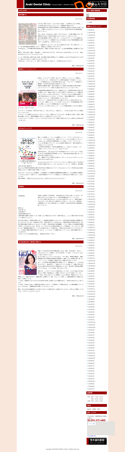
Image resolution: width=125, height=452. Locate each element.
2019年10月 (91, 114)
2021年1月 (91, 78)
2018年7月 (91, 153)
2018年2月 (91, 166)
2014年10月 (91, 266)
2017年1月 (91, 196)
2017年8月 (91, 178)
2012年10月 (91, 327)
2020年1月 (91, 107)
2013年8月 (91, 301)
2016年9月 (91, 207)
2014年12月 (91, 260)
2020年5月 (91, 96)
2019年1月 (91, 137)
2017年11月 (91, 173)
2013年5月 (91, 309)
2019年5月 (91, 127)
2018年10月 (91, 145)
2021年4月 (91, 71)
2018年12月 (91, 140)
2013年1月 (91, 319)
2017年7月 (91, 181)
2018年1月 (91, 168)
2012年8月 (91, 332)
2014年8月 (91, 271)
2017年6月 (91, 184)
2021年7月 (91, 63)
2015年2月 (91, 255)
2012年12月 (91, 322)
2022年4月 (91, 40)
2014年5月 (91, 278)
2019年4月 (91, 130)
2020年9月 (91, 89)
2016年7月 (91, 212)
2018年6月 (91, 155)
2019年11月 (91, 112)
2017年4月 (91, 189)
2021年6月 (91, 66)
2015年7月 (91, 243)
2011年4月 (91, 371)
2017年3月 (91, 191)
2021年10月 (91, 55)
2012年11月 (91, 325)
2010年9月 (91, 384)
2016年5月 (91, 217)
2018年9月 (91, 148)
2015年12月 (91, 230)
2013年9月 (91, 299)
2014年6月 (91, 276)
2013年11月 (91, 294)
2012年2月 (91, 348)
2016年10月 (91, 204)
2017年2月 (91, 194)
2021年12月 (91, 50)
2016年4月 (91, 219)
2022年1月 (91, 48)
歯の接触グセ (23, 14)
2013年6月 (91, 307)
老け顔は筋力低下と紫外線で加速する (30, 242)
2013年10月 (91, 296)
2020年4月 (91, 99)
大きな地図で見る (91, 436)
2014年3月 (91, 284)
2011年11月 (91, 355)
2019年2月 (91, 135)
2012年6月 (91, 337)
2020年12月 (91, 81)
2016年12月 (91, 199)
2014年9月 (91, 268)
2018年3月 (91, 163)
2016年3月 (91, 222)
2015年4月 (91, 250)
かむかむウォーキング (25, 128)
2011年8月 (91, 363)
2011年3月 (91, 373)
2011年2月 (91, 376)
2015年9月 (91, 237)
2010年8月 (91, 386)
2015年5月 (91, 248)
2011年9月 (91, 360)
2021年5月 (91, 68)
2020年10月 (91, 86)
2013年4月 (91, 312)
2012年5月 (91, 340)
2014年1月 (91, 289)
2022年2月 (91, 45)
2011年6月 (91, 368)
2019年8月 (91, 119)
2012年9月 (91, 330)
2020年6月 (91, 94)
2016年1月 (91, 227)
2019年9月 (91, 117)
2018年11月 (91, 143)
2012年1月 (91, 350)
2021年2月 (91, 76)
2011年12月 (91, 353)
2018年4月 (91, 161)
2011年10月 (91, 358)
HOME (90, 22)
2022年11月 (91, 35)
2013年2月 (91, 317)
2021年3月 (91, 73)
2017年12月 (91, 171)
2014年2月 (91, 286)
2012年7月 (91, 335)
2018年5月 (91, 158)
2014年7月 (91, 273)
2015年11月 (91, 232)
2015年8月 (91, 240)
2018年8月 (91, 150)
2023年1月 (91, 30)
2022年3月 (91, 43)
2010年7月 (91, 389)
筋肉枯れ (21, 186)
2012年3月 (91, 345)
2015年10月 (91, 235)
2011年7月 (91, 366)
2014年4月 (91, 281)
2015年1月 (91, 258)
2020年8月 (91, 91)
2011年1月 (91, 378)
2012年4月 (91, 343)
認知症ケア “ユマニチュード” (27, 69)
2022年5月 (91, 37)
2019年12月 (91, 109)
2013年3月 (91, 314)
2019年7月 (91, 122)
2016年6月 (91, 214)
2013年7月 (91, 304)
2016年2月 (91, 225)
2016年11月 (91, 202)
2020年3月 (91, 102)
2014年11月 (91, 263)
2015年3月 (91, 253)
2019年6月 (91, 125)
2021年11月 (91, 53)
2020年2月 (91, 104)
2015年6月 (91, 245)
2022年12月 (91, 32)
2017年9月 (91, 176)
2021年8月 (91, 61)
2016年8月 (91, 209)
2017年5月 (91, 186)
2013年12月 (91, 291)
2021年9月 (91, 58)
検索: (87, 14)
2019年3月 (91, 132)
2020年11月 (91, 84)
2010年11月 (91, 381)
